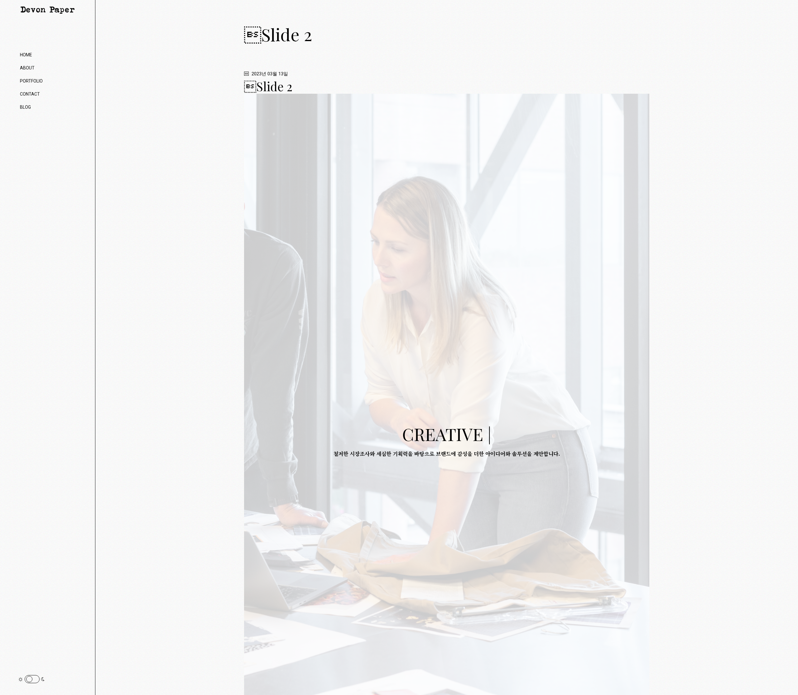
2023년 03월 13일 (269, 74)
